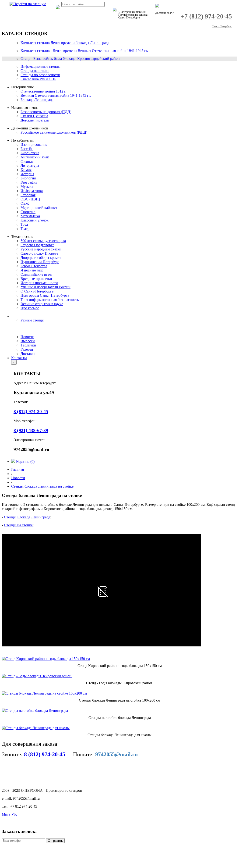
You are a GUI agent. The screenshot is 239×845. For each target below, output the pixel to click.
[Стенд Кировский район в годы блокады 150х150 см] (46, 659)
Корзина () (25, 462)
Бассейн (27, 149)
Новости (27, 337)
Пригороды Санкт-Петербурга (45, 295)
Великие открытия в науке (42, 304)
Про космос (30, 308)
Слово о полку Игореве (39, 253)
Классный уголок (35, 220)
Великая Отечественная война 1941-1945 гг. (56, 95)
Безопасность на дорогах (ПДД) (46, 112)
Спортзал (28, 212)
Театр (25, 229)
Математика (30, 216)
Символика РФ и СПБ (38, 79)
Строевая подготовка (37, 245)
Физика (27, 161)
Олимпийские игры (36, 274)
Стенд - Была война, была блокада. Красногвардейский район (70, 59)
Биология (28, 178)
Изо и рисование (34, 144)
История (27, 174)
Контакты (19, 358)
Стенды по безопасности (40, 75)
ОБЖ (25, 203)
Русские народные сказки (41, 249)
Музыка (27, 187)
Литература (30, 166)
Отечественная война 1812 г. (43, 91)
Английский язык (35, 157)
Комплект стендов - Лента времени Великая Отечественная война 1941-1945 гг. (84, 51)
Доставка (28, 354)
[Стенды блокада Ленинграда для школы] (36, 728)
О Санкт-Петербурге (37, 291)
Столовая (28, 195)
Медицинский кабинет (39, 208)
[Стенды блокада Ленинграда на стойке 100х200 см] (44, 693)
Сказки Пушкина (34, 116)
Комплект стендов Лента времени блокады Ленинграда (65, 43)
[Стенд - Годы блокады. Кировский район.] (37, 676)
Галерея (27, 349)
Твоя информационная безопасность (50, 300)
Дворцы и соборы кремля (41, 258)
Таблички (28, 345)
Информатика (32, 191)
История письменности (39, 283)
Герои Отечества (34, 266)
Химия (26, 170)
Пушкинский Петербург (40, 262)
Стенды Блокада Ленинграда (27, 517)
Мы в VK (9, 814)
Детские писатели (35, 120)
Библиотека (30, 153)
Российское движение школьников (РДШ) (54, 132)
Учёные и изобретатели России (45, 287)
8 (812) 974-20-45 (44, 754)
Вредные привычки (36, 279)
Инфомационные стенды (40, 66)
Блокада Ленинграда (37, 100)
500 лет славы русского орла (43, 241)
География (29, 182)
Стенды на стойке (35, 71)
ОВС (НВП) (30, 199)
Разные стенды (32, 320)
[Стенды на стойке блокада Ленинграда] (35, 711)
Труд (24, 224)
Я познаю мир (32, 270)
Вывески (28, 341)
